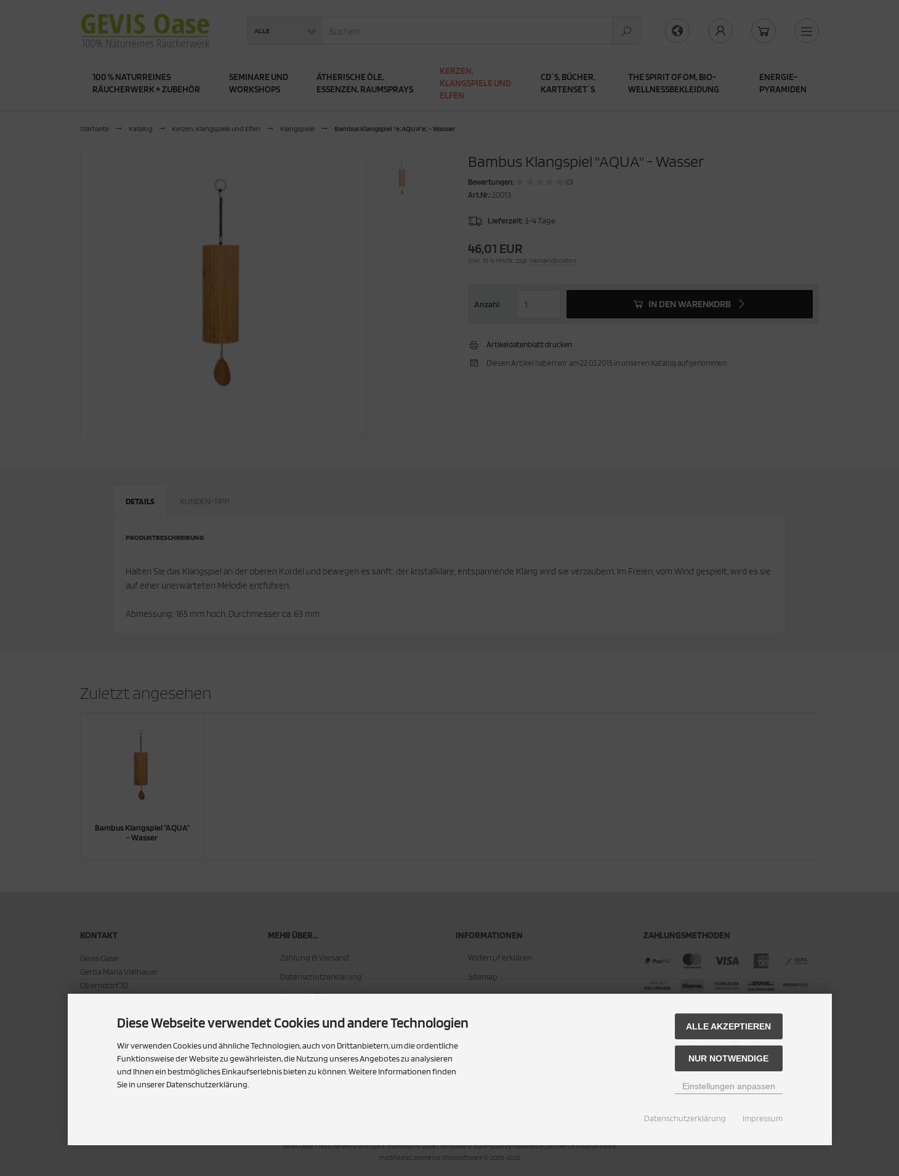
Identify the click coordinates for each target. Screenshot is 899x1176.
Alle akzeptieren (728, 1026)
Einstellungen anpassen (728, 1086)
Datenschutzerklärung (685, 1118)
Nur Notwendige (728, 1058)
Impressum (763, 1118)
